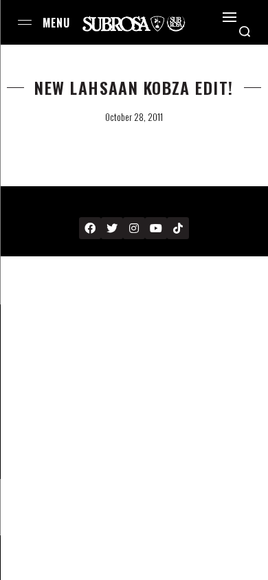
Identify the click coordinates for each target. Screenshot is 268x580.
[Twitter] (112, 228)
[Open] (229, 17)
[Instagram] (134, 228)
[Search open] (244, 31)
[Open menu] (24, 22)
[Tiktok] (178, 228)
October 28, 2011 (134, 117)
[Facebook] (90, 228)
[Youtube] (156, 228)
